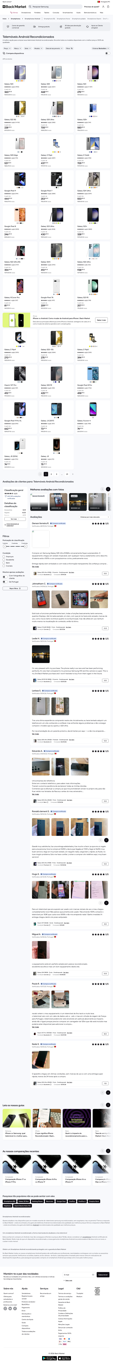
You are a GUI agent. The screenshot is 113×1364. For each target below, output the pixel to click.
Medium (79, 1296)
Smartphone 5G (49, 19)
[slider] (4, 546)
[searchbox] (57, 6)
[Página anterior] (40, 474)
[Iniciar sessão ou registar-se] (103, 6)
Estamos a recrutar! (10, 1305)
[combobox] (7, 48)
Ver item (71, 572)
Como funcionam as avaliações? (13, 524)
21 (67, 474)
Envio (23, 1311)
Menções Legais (64, 1324)
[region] (70, 502)
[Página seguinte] (73, 474)
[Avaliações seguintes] (108, 1092)
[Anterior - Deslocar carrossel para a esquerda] (102, 489)
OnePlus (106, 19)
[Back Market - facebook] (15, 1308)
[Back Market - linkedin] (10, 1308)
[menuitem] (26, 12)
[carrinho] (108, 6)
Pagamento (26, 1308)
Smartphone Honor (63, 19)
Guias (24, 1323)
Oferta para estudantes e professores (8, 1299)
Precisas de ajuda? (91, 7)
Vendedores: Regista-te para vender (27, 1296)
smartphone (87, 1237)
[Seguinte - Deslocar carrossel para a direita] (108, 489)
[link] (101, 320)
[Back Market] (14, 6)
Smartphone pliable (79, 19)
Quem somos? (9, 1293)
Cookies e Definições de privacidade (65, 1314)
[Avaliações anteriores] (102, 1092)
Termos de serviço (64, 1293)
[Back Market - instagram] (5, 1308)
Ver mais (35, 566)
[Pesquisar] (30, 6)
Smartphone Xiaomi (94, 19)
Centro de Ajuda (27, 1319)
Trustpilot (79, 1293)
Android (36, 1225)
